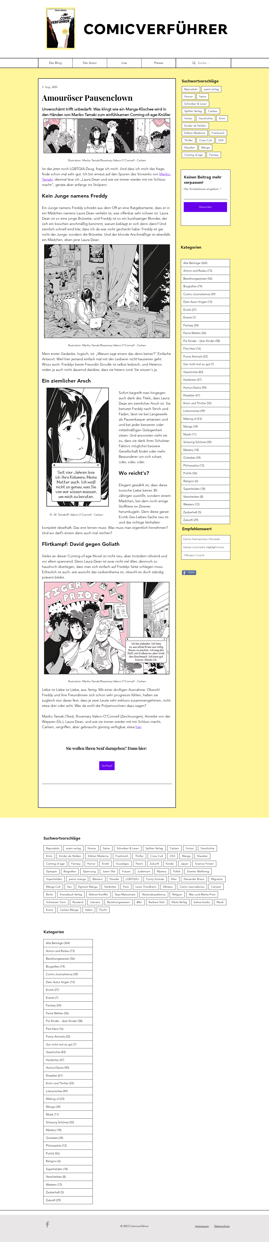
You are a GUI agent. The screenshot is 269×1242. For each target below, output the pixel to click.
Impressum (202, 1226)
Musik (220, 902)
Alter (174, 879)
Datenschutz (222, 1226)
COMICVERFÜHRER (155, 29)
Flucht (103, 910)
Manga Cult (53, 886)
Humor (188, 96)
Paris (126, 886)
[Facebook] (47, 1224)
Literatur (95, 902)
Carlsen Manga (69, 910)
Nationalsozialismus (154, 894)
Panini (139, 863)
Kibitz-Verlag (179, 902)
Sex (69, 886)
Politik (176, 871)
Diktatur (168, 886)
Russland (77, 902)
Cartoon (216, 886)
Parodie (114, 879)
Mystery (161, 871)
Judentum (143, 871)
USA (221, 140)
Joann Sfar (108, 871)
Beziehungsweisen (118, 902)
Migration (217, 879)
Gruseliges (122, 863)
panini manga (77, 879)
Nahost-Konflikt (98, 894)
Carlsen (212, 111)
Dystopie (51, 871)
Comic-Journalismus (192, 886)
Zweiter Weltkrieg (198, 871)
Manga (205, 147)
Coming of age (193, 155)
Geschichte (206, 118)
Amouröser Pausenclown (87, 97)
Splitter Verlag (193, 111)
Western (97, 879)
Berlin (49, 894)
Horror (91, 863)
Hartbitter (110, 886)
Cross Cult (205, 140)
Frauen (126, 871)
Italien (89, 910)
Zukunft (154, 863)
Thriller (188, 140)
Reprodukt (191, 89)
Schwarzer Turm (56, 902)
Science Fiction (204, 863)
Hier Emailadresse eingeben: (201, 189)
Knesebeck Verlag (71, 894)
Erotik (105, 863)
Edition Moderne (194, 133)
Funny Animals (155, 879)
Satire (202, 96)
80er (139, 902)
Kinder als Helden (195, 125)
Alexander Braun (194, 879)
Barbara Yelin (157, 902)
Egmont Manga (87, 886)
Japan (184, 863)
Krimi (222, 118)
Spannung (89, 871)
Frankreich (217, 133)
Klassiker (189, 147)
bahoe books (202, 902)
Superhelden (54, 879)
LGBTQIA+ (132, 879)
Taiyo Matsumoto (125, 894)
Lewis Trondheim (145, 886)
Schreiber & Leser (195, 103)
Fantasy (213, 155)
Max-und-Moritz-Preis (202, 894)
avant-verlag (211, 89)
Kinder (170, 863)
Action (188, 118)
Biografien (70, 871)
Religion (177, 894)
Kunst (49, 910)
